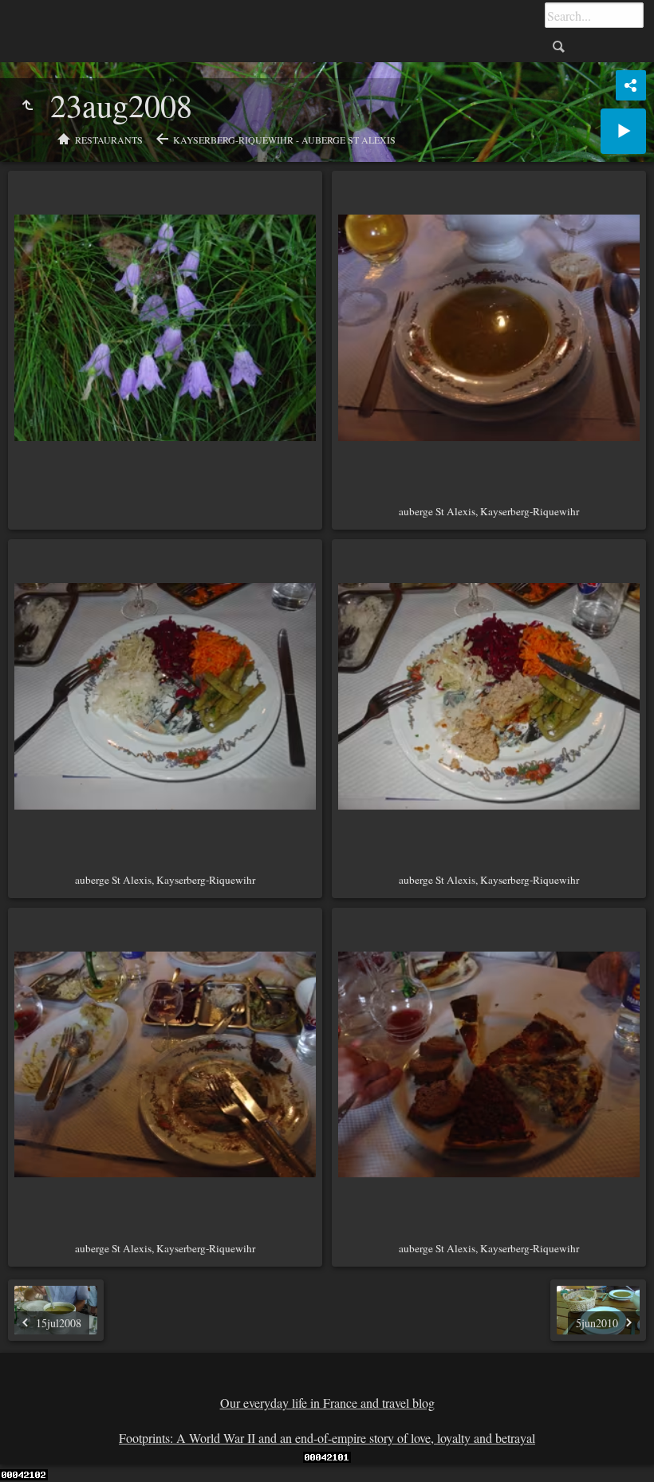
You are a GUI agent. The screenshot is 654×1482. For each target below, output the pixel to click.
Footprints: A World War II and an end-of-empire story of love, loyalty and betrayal (327, 1437)
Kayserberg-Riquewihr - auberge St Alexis (284, 139)
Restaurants (109, 139)
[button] (32, 1450)
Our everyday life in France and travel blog (327, 1402)
